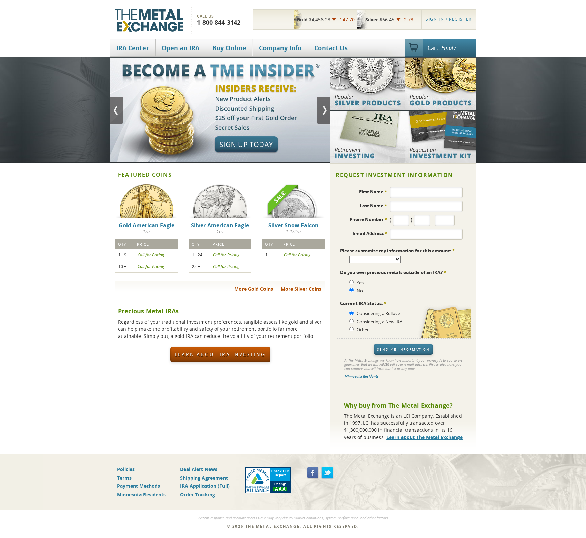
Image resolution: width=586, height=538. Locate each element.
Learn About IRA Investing (220, 354)
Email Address (370, 233)
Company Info (280, 48)
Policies (126, 469)
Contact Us (331, 48)
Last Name (373, 205)
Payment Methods (138, 486)
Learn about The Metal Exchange (424, 437)
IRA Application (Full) (205, 486)
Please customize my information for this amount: (397, 251)
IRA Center (132, 48)
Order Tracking (197, 494)
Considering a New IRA (379, 322)
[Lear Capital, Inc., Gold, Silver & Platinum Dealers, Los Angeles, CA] (273, 19)
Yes (360, 283)
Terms (124, 478)
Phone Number (368, 219)
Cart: (442, 48)
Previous (116, 110)
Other (363, 330)
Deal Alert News (198, 469)
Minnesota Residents (362, 376)
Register (449, 19)
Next (323, 110)
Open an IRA (180, 48)
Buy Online (229, 48)
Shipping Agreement (204, 478)
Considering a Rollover (379, 313)
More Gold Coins (253, 289)
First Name (373, 191)
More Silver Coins (301, 289)
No (360, 291)
